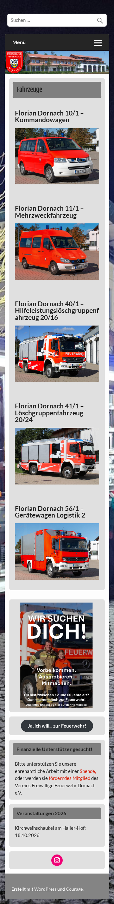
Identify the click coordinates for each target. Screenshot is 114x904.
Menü (19, 42)
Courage (74, 889)
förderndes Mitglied (69, 778)
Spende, (88, 771)
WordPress (45, 889)
